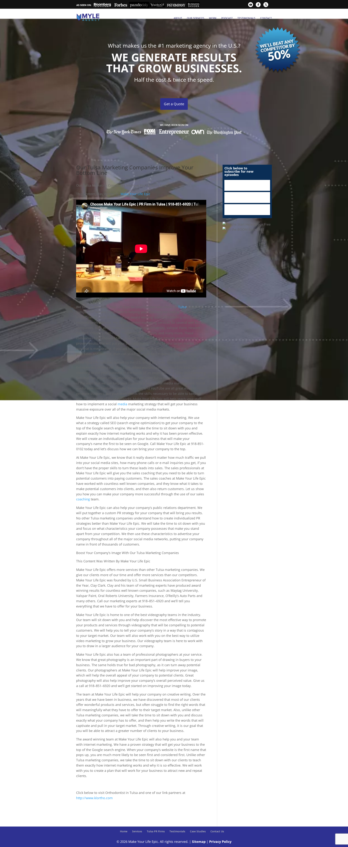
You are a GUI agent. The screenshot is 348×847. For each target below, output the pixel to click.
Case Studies (198, 831)
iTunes (247, 185)
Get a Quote (174, 103)
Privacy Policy (220, 841)
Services (137, 831)
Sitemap (199, 841)
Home (123, 831)
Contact (266, 18)
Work (213, 18)
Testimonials (246, 18)
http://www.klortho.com (94, 798)
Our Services (195, 18)
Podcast (227, 18)
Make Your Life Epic (135, 194)
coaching (83, 499)
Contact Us (217, 831)
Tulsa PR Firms (156, 831)
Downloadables (247, 209)
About (178, 18)
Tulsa (182, 307)
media (123, 404)
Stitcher (247, 197)
